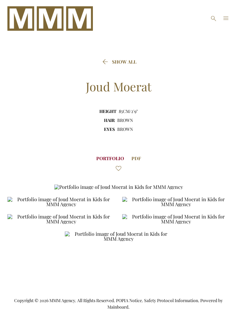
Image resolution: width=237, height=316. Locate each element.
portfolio (110, 158)
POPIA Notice (129, 300)
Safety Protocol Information (171, 300)
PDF (136, 158)
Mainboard (117, 307)
